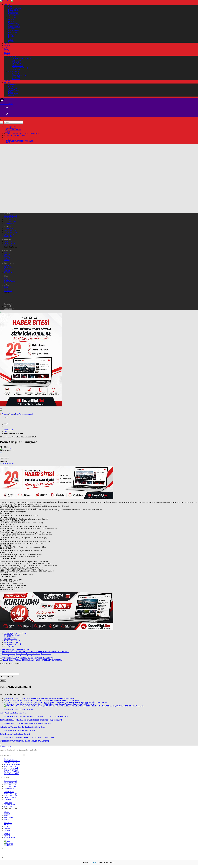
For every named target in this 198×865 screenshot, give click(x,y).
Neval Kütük (16, 77)
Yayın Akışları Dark (10, 232)
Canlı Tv (11, 19)
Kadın (6, 49)
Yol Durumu (12, 15)
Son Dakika (8, 236)
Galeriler (7, 304)
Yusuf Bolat (16, 69)
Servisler (7, 4)
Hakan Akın (16, 62)
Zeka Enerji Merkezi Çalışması (15, 135)
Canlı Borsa (12, 28)
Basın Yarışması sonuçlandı (24, 414)
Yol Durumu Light (10, 219)
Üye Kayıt (7, 280)
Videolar (7, 53)
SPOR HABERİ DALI (11, 642)
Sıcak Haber (8, 272)
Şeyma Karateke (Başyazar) (21, 58)
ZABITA (8, 143)
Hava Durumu (13, 12)
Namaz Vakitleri (13, 30)
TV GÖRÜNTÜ (9, 646)
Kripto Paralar (12, 34)
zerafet (7, 132)
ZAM (7, 137)
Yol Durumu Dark (10, 221)
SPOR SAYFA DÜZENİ (12, 644)
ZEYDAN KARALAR (13, 130)
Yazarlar (6, 54)
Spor (5, 47)
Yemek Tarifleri (13, 88)
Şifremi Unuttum (9, 282)
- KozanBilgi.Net (94, 862)
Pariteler (11, 41)
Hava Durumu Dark (10, 217)
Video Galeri (8, 267)
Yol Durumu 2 (13, 17)
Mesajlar (11, 95)
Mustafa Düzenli (17, 66)
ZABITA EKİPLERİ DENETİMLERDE (19, 141)
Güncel (11, 414)
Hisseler (11, 38)
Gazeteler (7, 81)
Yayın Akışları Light (10, 230)
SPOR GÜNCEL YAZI (12, 640)
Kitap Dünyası (13, 94)
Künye (10, 6)
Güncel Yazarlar (13, 56)
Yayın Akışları (13, 23)
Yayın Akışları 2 (13, 25)
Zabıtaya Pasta (10, 139)
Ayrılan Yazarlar (13, 71)
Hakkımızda (8, 291)
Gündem (7, 43)
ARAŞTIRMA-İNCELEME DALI (15, 633)
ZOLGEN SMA (11, 126)
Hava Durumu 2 (13, 14)
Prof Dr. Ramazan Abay (20, 68)
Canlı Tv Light (9, 223)
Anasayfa (5, 414)
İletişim (6, 287)
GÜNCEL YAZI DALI (11, 635)
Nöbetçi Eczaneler (14, 27)
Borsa (9, 759)
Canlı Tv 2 (11, 21)
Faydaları (11, 86)
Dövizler (11, 36)
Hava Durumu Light (10, 216)
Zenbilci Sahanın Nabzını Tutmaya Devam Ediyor (21, 133)
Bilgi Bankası (8, 82)
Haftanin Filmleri (13, 10)
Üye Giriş (7, 278)
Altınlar (10, 40)
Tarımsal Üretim (13, 90)
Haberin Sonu (8, 430)
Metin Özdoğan (17, 64)
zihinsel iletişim (10, 128)
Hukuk (10, 92)
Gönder (3, 680)
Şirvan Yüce (16, 79)
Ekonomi (7, 45)
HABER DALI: (9, 637)
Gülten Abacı (16, 73)
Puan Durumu (12, 32)
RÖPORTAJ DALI (10, 639)
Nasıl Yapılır (12, 84)
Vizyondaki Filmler (14, 8)
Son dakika (6, 104)
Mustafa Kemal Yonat (19, 75)
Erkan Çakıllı (16, 60)
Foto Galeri (8, 51)
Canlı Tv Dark (9, 228)
